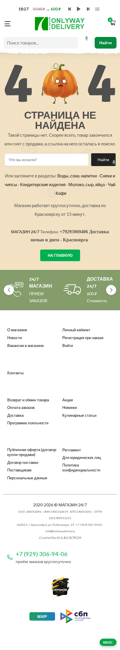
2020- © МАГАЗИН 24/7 (60, 504)
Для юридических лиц (81, 457)
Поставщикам (19, 470)
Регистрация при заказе (82, 337)
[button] (113, 23)
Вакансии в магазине (25, 345)
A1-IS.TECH (72, 537)
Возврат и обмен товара (28, 400)
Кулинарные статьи (79, 415)
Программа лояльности (27, 423)
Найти (105, 42)
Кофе (61, 193)
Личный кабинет (76, 329)
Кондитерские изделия (43, 184)
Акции (67, 400)
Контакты (15, 373)
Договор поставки (22, 462)
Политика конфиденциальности (81, 468)
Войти (67, 345)
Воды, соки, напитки (77, 175)
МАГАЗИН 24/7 (25, 231)
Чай (111, 184)
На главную (60, 255)
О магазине (17, 329)
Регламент (71, 450)
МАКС (108, 642)
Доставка (15, 415)
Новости (14, 337)
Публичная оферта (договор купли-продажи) (31, 452)
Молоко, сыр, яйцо (86, 184)
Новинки (69, 407)
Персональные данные (27, 478)
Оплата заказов (21, 407)
